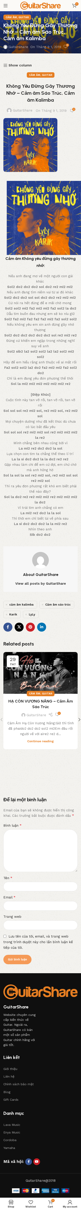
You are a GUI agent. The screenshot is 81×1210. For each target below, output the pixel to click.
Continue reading (40, 741)
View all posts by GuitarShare (40, 584)
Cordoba (9, 1140)
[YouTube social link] (36, 1161)
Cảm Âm (11, 17)
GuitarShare (18, 47)
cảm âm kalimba (21, 604)
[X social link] (19, 627)
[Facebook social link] (7, 627)
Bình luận (12, 825)
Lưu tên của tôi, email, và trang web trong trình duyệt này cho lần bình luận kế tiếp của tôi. (38, 942)
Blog (6, 1092)
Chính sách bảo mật (18, 1084)
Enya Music (11, 1132)
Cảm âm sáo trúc (58, 604)
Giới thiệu (10, 1069)
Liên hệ (8, 1076)
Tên (7, 878)
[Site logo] (40, 5)
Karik (13, 614)
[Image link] (40, 992)
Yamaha (9, 1148)
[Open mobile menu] (5, 5)
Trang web (12, 917)
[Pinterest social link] (30, 627)
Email (9, 897)
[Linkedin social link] (41, 627)
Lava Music (11, 1125)
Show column (20, 65)
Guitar (23, 17)
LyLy (32, 614)
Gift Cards (10, 1099)
